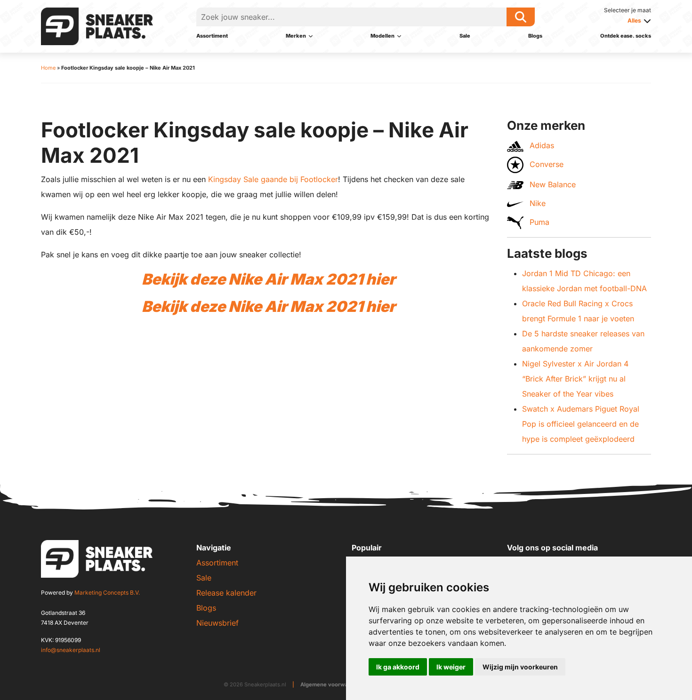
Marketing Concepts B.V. (107, 592)
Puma (538, 222)
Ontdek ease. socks (625, 35)
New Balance (551, 184)
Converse (545, 164)
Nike (536, 203)
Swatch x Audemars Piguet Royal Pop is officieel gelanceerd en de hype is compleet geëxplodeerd (580, 424)
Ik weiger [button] (451, 667)
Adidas (540, 145)
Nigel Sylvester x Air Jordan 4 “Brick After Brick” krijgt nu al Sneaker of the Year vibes (575, 378)
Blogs (535, 35)
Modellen (382, 35)
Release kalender (226, 592)
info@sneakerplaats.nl (70, 649)
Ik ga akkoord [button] (397, 667)
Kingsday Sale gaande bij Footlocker (273, 179)
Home (48, 67)
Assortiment (212, 35)
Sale (464, 35)
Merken (296, 35)
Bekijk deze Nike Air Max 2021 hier (268, 279)
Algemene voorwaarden (332, 684)
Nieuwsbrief (217, 623)
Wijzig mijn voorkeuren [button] (520, 667)
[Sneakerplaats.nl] (97, 25)
